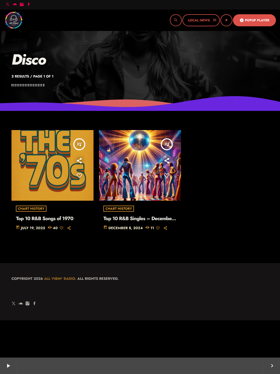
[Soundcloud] (15, 5)
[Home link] (13, 20)
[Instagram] (21, 5)
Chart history (31, 208)
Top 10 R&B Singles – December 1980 (138, 221)
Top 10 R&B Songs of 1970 (44, 218)
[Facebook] (29, 5)
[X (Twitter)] (7, 5)
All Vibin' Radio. (60, 278)
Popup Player (254, 20)
